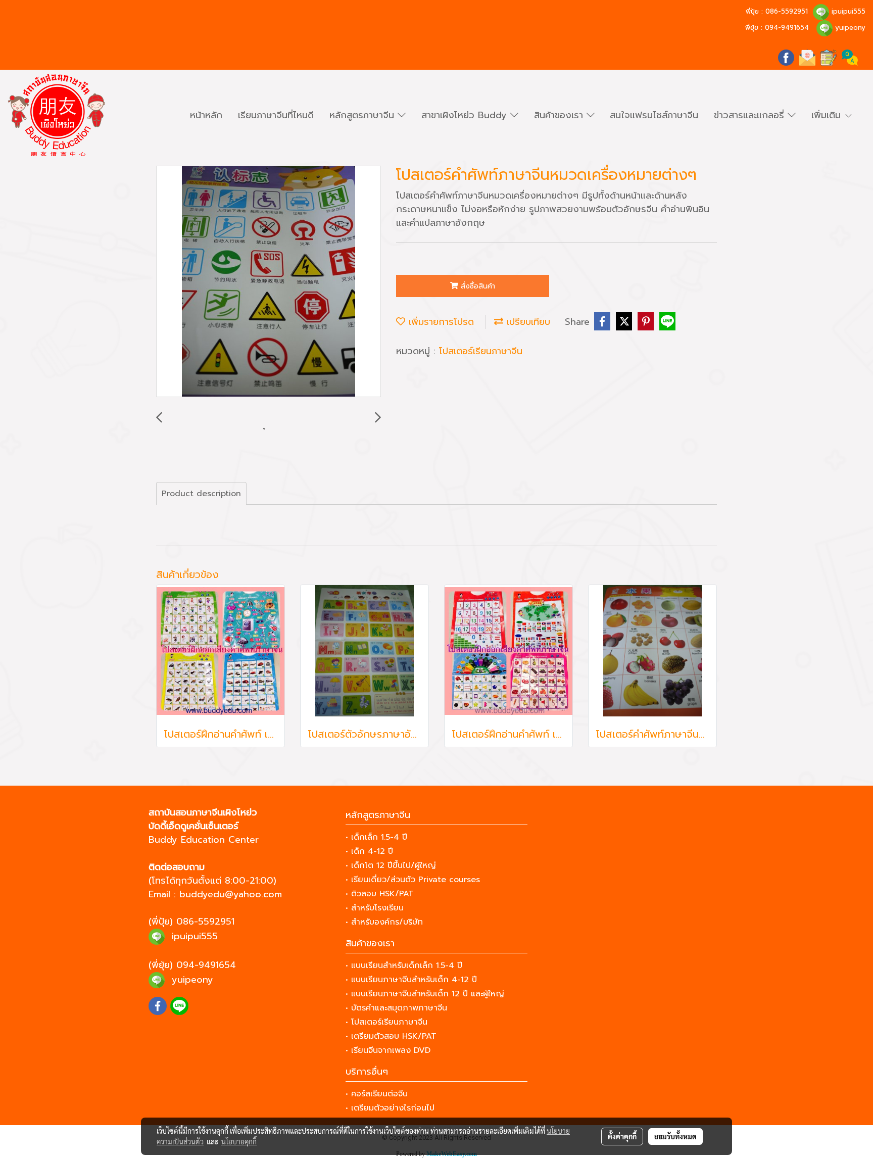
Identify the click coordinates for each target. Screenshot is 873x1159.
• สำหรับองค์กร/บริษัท (384, 922)
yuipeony (850, 27)
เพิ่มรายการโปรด (439, 322)
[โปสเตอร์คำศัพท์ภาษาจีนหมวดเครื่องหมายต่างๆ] (268, 282)
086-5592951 (786, 11)
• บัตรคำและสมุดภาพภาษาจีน (396, 1008)
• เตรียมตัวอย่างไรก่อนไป (390, 1108)
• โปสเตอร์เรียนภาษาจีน (386, 1022)
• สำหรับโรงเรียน (375, 908)
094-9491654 (787, 27)
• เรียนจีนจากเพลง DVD (388, 1050)
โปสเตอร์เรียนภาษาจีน (480, 351)
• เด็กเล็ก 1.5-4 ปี (376, 837)
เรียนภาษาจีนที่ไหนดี (276, 115)
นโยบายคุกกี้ (239, 1141)
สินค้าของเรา (560, 115)
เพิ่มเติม (827, 115)
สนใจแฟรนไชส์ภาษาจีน (654, 115)
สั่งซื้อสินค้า (476, 286)
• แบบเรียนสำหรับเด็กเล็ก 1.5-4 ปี (404, 965)
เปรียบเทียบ (526, 322)
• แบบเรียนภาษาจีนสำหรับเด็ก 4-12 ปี (411, 980)
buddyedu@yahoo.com (230, 894)
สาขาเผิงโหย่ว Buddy (465, 115)
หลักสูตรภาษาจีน (363, 115)
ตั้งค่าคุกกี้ (622, 1136)
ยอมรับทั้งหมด (675, 1136)
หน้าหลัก (206, 115)
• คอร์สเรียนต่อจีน (377, 1094)
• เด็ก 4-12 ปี (369, 851)
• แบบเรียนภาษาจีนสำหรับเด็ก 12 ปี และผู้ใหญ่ (425, 994)
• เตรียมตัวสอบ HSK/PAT (391, 1036)
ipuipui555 (848, 11)
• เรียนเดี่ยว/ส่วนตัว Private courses (413, 880)
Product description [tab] (201, 494)
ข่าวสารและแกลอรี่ (751, 115)
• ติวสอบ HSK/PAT (380, 894)
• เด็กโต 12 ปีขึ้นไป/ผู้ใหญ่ (391, 865)
